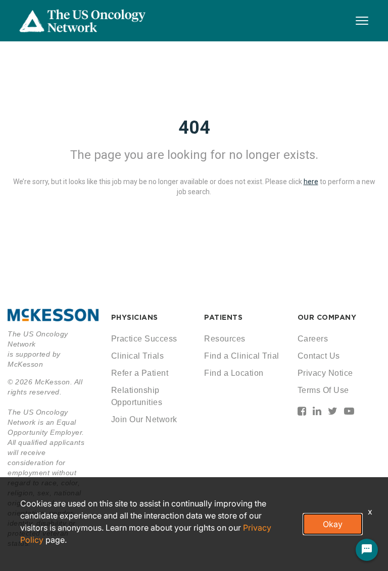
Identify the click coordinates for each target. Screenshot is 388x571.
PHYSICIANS (134, 317)
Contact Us (319, 356)
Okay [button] (333, 524)
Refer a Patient (140, 373)
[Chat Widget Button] (367, 550)
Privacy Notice (325, 373)
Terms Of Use (323, 390)
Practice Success (144, 338)
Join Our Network (144, 419)
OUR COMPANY (327, 317)
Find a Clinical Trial (241, 356)
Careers (313, 338)
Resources (225, 338)
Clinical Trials (137, 356)
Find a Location (234, 373)
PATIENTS (223, 317)
